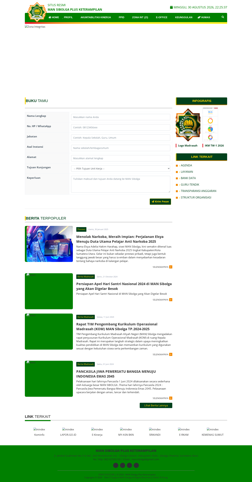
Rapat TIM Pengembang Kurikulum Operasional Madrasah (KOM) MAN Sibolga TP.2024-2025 (116, 326)
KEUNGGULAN (183, 17)
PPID (121, 17)
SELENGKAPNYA (160, 267)
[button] (223, 58)
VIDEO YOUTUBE (106, 474)
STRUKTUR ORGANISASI (195, 197)
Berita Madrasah (85, 276)
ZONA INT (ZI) (139, 17)
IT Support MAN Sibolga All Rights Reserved (130, 477)
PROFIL (68, 17)
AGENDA (186, 165)
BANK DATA (188, 178)
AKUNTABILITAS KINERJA (95, 17)
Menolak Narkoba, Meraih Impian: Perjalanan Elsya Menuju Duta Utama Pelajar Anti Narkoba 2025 (120, 239)
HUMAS (205, 17)
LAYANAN (186, 172)
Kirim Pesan (161, 201)
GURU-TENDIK (189, 184)
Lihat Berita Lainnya (156, 405)
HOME (55, 17)
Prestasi (81, 229)
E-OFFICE (161, 17)
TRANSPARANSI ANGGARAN (198, 191)
